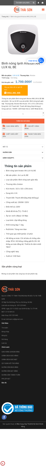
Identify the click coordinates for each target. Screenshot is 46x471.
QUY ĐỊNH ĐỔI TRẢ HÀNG (10, 363)
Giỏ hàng (5, 339)
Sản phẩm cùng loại (12, 266)
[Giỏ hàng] (42, 3)
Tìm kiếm (5, 328)
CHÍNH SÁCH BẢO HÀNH (10, 356)
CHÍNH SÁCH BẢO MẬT (9, 359)
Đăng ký (4, 335)
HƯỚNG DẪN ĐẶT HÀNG (10, 371)
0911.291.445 (13, 93)
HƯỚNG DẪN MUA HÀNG (10, 367)
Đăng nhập (5, 331)
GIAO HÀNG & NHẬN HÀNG (11, 352)
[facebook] (4, 417)
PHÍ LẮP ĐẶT (6, 379)
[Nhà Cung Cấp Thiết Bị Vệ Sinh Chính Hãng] (23, 10)
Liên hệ (4, 343)
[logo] (11, 289)
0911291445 (13, 315)
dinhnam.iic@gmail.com (14, 319)
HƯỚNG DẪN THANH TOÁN (11, 375)
